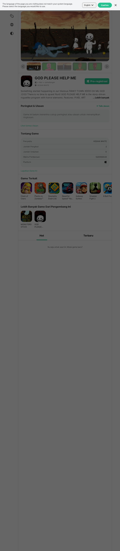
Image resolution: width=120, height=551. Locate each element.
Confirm (105, 5)
